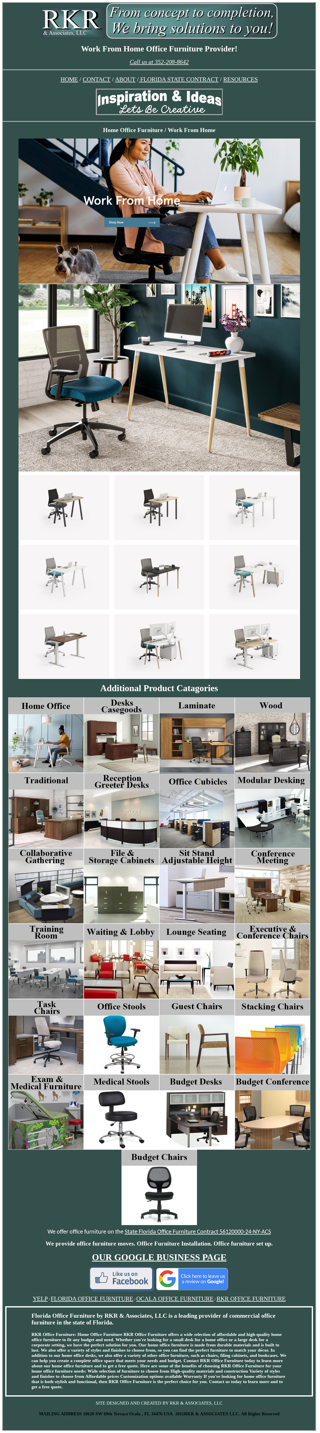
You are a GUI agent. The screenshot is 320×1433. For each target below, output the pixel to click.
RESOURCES (240, 79)
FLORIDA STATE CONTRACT (178, 79)
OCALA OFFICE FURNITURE (175, 1298)
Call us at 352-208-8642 (159, 62)
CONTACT (96, 79)
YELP (40, 1298)
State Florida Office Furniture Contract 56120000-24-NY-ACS (198, 1232)
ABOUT (125, 79)
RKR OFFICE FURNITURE (251, 1298)
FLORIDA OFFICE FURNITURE (92, 1298)
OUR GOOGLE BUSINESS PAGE (159, 1257)
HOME (69, 79)
